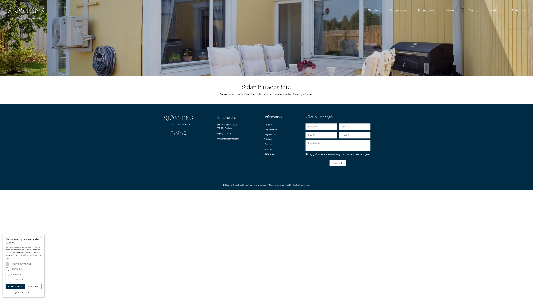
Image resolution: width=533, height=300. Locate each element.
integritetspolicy (333, 154)
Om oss (268, 144)
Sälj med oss (270, 134)
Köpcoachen (270, 129)
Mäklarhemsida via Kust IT (279, 185)
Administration (260, 185)
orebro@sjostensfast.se (228, 138)
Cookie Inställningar (301, 185)
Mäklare (268, 149)
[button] (24, 292)
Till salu (268, 124)
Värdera (268, 139)
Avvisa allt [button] (33, 286)
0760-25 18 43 (224, 133)
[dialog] (23, 265)
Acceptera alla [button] (15, 286)
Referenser (269, 153)
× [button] (41, 237)
